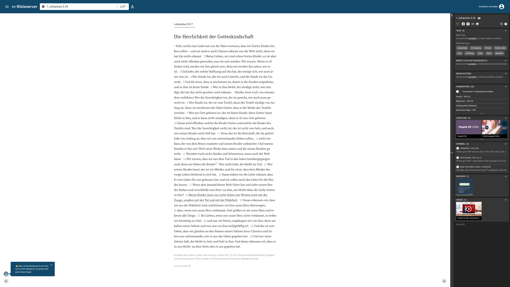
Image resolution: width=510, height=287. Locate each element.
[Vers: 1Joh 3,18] (479, 18)
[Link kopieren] (473, 24)
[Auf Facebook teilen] (463, 24)
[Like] (458, 24)
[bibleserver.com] (24, 7)
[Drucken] (477, 24)
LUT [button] (122, 6)
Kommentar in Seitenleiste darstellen (478, 91)
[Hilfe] (506, 24)
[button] (7, 7)
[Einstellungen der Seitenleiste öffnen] (501, 24)
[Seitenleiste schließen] (451, 152)
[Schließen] (51, 264)
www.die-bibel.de (182, 266)
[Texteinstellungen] (132, 7)
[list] (481, 103)
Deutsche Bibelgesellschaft (186, 27)
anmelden (472, 38)
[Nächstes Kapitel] (444, 281)
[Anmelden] (502, 7)
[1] (216, 163)
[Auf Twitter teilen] (468, 24)
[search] (81, 6)
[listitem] (481, 96)
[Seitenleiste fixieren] (451, 15)
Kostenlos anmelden (488, 6)
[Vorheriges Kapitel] (6, 281)
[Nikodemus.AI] (6, 274)
